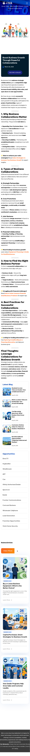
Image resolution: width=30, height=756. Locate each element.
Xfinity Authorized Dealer (12, 485)
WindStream (7, 469)
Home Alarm (12, 746)
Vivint (27, 746)
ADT (4, 474)
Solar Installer (21, 746)
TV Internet (4, 746)
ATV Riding (15, 748)
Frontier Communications (12, 500)
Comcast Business (9, 505)
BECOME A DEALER (15, 72)
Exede (5, 495)
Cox (4, 479)
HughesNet (7, 464)
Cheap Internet (13, 744)
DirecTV (5, 459)
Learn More (6, 600)
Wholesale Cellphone (10, 511)
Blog (7, 6)
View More (7, 551)
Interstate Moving (24, 744)
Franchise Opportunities (11, 521)
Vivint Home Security (10, 526)
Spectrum (6, 490)
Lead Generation (9, 516)
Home (3, 6)
